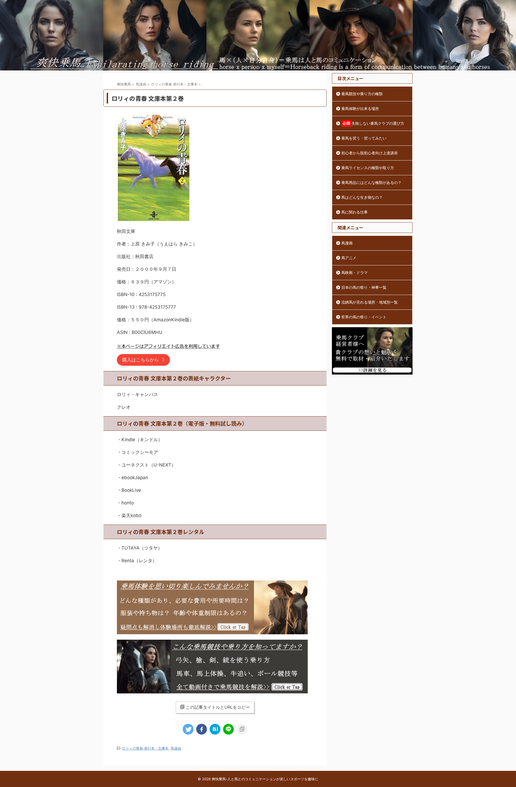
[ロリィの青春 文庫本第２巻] (215, 729)
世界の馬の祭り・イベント (363, 317)
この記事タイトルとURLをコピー (218, 707)
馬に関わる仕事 (354, 212)
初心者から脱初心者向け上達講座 (369, 153)
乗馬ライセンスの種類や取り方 (367, 167)
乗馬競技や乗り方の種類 (362, 93)
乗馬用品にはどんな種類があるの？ (371, 182)
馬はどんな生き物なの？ (362, 197)
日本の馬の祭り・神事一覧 (363, 287)
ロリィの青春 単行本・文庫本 (145, 748)
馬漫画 (176, 748)
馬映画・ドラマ (354, 272)
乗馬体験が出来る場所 (360, 108)
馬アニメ (348, 257)
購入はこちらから (140, 359)
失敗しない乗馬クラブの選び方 (378, 123)
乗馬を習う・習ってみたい (363, 138)
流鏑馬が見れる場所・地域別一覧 (369, 302)
